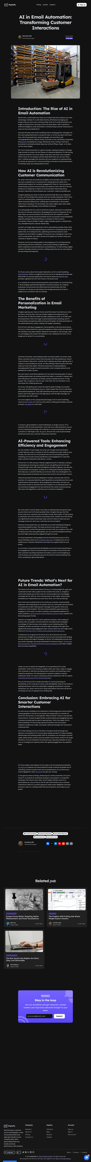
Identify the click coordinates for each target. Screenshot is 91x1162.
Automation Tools (52, 837)
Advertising (52, 913)
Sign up (70, 1129)
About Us (28, 1132)
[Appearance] (19, 1152)
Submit (59, 1016)
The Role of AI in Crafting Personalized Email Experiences (45, 631)
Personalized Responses (61, 833)
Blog (48, 1132)
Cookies (84, 1152)
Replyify (23, 142)
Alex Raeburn (14, 964)
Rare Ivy (13, 923)
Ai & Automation (11, 913)
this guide (28, 404)
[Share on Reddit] (63, 843)
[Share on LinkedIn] (55, 843)
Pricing (27, 1134)
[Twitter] (23, 1152)
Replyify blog (63, 276)
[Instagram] (28, 1152)
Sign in (70, 1132)
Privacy (76, 1152)
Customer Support (12, 955)
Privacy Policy (66, 1159)
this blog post (22, 767)
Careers (49, 1137)
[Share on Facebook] (47, 843)
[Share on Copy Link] (71, 843)
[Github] (33, 1152)
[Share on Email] (67, 843)
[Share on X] (51, 843)
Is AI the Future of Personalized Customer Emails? (46, 613)
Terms (69, 1152)
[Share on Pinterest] (59, 843)
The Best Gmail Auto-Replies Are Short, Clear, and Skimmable (22, 959)
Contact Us (29, 1137)
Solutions (28, 1129)
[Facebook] (26, 1152)
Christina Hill (27, 36)
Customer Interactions (45, 833)
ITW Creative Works (45, 1156)
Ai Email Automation (30, 833)
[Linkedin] (31, 1152)
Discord (49, 1134)
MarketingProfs (23, 274)
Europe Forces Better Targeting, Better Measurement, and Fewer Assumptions (22, 917)
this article (28, 402)
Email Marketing (40, 837)
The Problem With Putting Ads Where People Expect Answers (64, 917)
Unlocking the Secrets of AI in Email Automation (34, 678)
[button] (82, 4)
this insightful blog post (45, 540)
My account (72, 1134)
